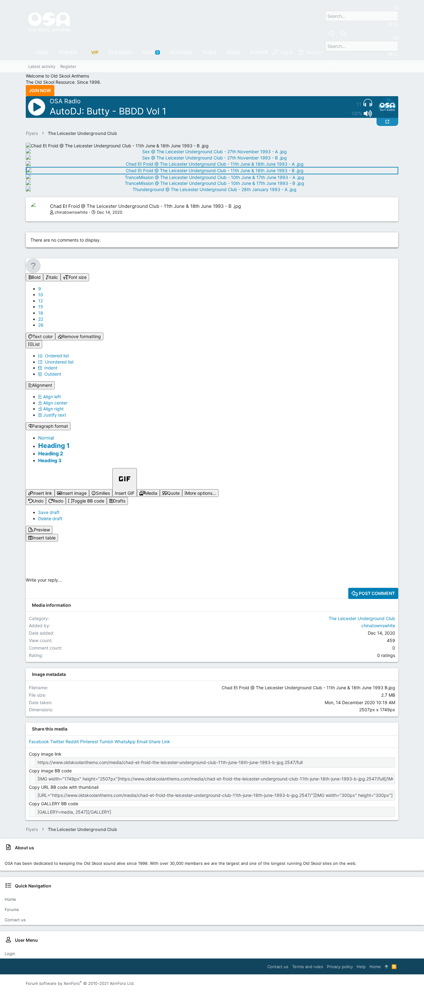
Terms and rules (307, 966)
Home (10, 899)
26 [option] (40, 325)
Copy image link (45, 754)
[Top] (386, 966)
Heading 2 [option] (50, 453)
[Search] (391, 24)
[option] (49, 396)
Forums (12, 909)
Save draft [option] (49, 512)
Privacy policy (340, 966)
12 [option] (40, 300)
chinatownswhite (71, 212)
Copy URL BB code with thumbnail (63, 787)
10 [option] (40, 294)
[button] (82, 52)
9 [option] (39, 288)
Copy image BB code (50, 770)
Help (361, 966)
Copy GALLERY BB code (53, 803)
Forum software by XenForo (80, 983)
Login (10, 953)
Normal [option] (46, 438)
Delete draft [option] (50, 518)
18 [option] (40, 312)
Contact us (15, 919)
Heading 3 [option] (49, 460)
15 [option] (40, 306)
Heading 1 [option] (54, 445)
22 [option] (40, 319)
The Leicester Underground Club (362, 618)
